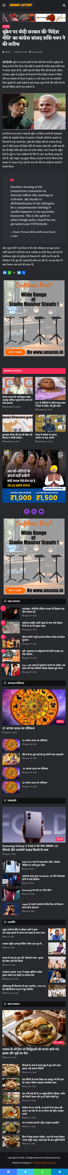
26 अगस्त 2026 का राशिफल (35, 741)
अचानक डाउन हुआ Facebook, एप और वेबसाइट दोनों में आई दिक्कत (43, 877)
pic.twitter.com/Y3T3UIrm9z (28, 224)
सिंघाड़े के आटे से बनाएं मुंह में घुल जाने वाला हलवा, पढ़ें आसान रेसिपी (41, 1067)
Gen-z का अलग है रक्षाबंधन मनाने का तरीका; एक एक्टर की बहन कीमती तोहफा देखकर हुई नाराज (43, 667)
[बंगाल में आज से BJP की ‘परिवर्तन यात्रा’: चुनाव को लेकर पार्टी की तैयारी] (57, 962)
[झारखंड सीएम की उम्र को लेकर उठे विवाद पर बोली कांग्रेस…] (17, 423)
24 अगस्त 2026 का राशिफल (34, 783)
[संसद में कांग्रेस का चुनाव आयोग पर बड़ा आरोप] (50, 423)
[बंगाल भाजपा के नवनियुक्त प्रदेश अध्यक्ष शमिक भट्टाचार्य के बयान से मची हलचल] (17, 385)
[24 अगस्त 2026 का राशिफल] (11, 787)
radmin (8, 52)
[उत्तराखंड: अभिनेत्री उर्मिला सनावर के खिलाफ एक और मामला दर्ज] (11, 613)
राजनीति (6, 26)
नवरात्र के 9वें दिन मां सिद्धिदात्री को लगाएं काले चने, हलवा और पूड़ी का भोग (31, 1051)
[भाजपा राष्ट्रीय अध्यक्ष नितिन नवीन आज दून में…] (57, 948)
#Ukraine (16, 199)
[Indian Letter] (20, 5)
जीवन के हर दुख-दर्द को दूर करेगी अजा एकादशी (42, 755)
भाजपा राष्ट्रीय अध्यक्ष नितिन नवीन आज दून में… (22, 944)
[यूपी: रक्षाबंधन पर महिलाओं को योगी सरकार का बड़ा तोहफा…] (11, 656)
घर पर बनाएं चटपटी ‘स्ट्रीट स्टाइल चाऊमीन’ (40, 1123)
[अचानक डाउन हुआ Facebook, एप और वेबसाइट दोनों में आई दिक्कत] (11, 881)
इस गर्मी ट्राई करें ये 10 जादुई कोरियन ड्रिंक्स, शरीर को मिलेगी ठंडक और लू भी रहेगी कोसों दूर (43, 1095)
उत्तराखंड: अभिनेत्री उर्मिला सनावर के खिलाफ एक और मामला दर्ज (43, 610)
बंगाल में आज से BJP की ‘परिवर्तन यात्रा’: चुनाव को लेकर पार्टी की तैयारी (22, 959)
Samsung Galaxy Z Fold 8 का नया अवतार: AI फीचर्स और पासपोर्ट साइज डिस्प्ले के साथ (30, 848)
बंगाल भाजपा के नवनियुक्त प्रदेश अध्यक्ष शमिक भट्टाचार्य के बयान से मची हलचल (17, 400)
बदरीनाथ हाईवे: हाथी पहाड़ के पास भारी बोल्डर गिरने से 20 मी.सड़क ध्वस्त (42, 624)
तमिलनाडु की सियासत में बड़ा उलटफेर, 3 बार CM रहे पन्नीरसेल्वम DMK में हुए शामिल (24, 987)
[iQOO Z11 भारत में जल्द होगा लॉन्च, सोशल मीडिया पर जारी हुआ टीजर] (11, 867)
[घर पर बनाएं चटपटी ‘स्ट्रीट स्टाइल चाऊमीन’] (11, 1127)
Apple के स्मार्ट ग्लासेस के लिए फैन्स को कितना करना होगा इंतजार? (42, 906)
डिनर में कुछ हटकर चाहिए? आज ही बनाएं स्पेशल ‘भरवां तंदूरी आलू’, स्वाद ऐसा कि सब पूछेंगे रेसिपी (43, 1138)
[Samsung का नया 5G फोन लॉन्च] (11, 895)
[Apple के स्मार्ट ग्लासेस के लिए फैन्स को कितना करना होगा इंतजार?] (11, 909)
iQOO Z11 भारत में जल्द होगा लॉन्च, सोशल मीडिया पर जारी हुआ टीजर (41, 863)
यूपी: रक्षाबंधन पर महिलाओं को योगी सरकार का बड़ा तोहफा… (42, 652)
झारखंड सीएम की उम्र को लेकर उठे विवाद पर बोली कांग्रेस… (17, 436)
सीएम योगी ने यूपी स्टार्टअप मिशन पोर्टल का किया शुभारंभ (43, 638)
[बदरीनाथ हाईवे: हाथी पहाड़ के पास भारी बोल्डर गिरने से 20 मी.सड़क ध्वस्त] (11, 627)
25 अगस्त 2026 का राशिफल (35, 769)
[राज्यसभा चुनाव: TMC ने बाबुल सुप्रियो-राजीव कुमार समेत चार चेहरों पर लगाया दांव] (57, 977)
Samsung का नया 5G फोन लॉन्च (36, 890)
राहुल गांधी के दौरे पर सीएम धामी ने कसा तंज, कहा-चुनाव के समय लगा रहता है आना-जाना (23, 931)
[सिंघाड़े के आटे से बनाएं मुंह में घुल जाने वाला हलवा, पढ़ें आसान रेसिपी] (11, 1070)
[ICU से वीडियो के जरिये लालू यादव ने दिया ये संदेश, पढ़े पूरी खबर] (50, 388)
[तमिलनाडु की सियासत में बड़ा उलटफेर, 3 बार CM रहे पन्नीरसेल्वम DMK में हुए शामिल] (57, 991)
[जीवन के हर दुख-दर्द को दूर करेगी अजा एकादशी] (11, 759)
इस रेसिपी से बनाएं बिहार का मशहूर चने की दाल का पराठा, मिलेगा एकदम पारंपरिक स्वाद (43, 1081)
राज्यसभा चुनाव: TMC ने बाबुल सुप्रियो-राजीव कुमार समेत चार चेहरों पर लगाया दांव (22, 973)
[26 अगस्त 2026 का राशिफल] (11, 745)
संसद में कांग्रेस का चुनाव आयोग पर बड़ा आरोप (46, 436)
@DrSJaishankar (21, 203)
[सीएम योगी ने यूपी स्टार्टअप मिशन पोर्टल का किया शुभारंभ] (11, 642)
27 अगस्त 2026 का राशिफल (18, 728)
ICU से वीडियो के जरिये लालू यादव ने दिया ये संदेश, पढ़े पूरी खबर (50, 404)
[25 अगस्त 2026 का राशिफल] (11, 773)
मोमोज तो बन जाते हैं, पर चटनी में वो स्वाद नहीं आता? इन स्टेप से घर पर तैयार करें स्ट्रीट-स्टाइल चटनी (43, 1111)
